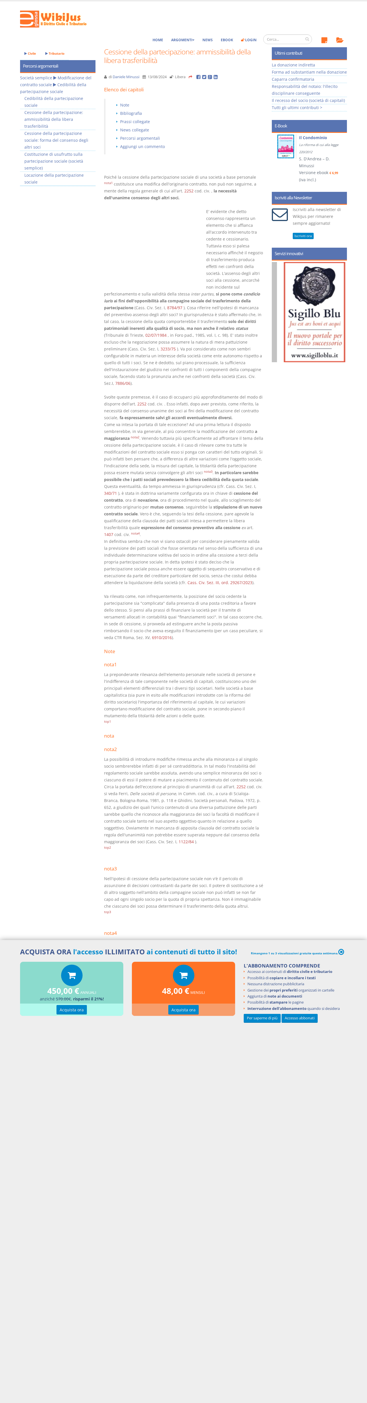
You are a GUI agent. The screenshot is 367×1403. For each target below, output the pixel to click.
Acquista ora (72, 1009)
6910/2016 (162, 637)
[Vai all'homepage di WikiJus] (58, 18)
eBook (227, 40)
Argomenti (181, 40)
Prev (278, 160)
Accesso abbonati (300, 1018)
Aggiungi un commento (142, 146)
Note (124, 105)
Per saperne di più (262, 1018)
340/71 (110, 493)
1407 (108, 534)
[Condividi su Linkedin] (216, 76)
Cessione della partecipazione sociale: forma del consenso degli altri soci (56, 140)
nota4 (135, 533)
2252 (189, 191)
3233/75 (168, 349)
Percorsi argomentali (140, 138)
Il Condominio (313, 137)
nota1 (108, 183)
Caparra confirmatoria (293, 79)
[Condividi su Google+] (211, 76)
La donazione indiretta (293, 65)
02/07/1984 (156, 335)
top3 (107, 912)
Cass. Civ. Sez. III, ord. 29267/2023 (220, 582)
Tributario (56, 53)
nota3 (208, 472)
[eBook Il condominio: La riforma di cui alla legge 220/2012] (286, 146)
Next (340, 160)
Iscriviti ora (303, 235)
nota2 (135, 437)
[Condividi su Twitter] (205, 76)
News (207, 40)
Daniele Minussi (126, 76)
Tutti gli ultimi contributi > (297, 107)
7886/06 (122, 383)
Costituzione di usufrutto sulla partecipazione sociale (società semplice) (53, 161)
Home (158, 40)
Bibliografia (131, 113)
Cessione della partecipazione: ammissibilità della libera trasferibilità (53, 119)
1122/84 (186, 841)
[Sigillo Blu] (314, 312)
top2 (107, 848)
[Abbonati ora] (72, 977)
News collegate (134, 130)
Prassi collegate (135, 121)
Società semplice (36, 77)
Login (250, 40)
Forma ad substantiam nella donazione (309, 72)
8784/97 (174, 307)
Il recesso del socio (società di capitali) (308, 100)
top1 (107, 722)
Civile (31, 53)
